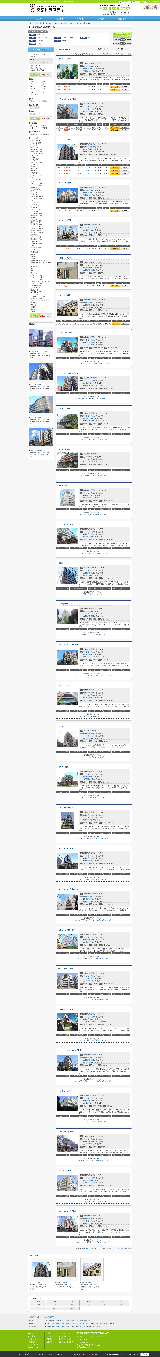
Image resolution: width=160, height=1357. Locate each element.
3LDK (44, 90)
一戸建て (34, 56)
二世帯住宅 (35, 173)
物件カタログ (33, 1347)
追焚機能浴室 (36, 239)
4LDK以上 (34, 94)
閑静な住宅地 (36, 149)
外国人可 (35, 181)
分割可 (34, 164)
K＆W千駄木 (63, 604)
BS (33, 271)
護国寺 (62, 1326)
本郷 (121, 1305)
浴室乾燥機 (35, 241)
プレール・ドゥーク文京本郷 (38, 351)
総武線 (106, 1323)
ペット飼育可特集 (64, 1333)
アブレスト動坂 (64, 139)
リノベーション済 (38, 153)
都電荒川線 (99, 1323)
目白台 (55, 1308)
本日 (44, 126)
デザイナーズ (36, 151)
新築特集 (49, 1342)
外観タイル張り (37, 226)
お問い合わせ (51, 1333)
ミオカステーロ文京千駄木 (68, 373)
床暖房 (34, 256)
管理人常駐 (35, 168)
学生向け (35, 188)
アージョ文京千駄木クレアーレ (69, 524)
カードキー (35, 177)
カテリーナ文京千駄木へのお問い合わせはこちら (93, 958)
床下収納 (35, 258)
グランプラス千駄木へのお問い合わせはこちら (93, 879)
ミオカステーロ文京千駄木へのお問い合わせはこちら (93, 398)
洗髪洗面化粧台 (37, 247)
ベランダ (35, 205)
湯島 (71, 1308)
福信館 (60, 563)
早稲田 (93, 1326)
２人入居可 (35, 160)
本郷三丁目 (75, 1326)
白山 (93, 71)
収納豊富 (35, 266)
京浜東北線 (86, 1021)
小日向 (104, 1301)
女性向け (35, 192)
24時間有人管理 (37, 292)
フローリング (36, 198)
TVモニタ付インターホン (40, 281)
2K (32, 86)
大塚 (38, 1301)
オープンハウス (37, 179)
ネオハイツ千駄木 (65, 1170)
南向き (34, 309)
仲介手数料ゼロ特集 (65, 1339)
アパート (34, 54)
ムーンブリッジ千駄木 (66, 1132)
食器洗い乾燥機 (37, 230)
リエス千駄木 (63, 767)
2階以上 (34, 305)
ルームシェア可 (37, 185)
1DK (32, 84)
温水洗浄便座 (36, 243)
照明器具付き (36, 215)
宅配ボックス (36, 283)
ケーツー (61, 726)
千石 (54, 1305)
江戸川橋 (87, 1326)
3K (44, 88)
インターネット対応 (38, 277)
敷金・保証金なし (37, 65)
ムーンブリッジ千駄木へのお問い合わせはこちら (93, 1160)
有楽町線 (69, 1323)
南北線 (85, 66)
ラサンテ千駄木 (64, 685)
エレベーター (36, 213)
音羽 (54, 1301)
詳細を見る (114, 87)
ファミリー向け (37, 194)
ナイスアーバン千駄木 (66, 969)
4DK (44, 92)
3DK (32, 90)
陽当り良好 (35, 147)
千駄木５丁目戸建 (65, 258)
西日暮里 (92, 270)
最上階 (34, 307)
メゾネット (35, 203)
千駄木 (94, 63)
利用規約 (32, 1342)
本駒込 (91, 66)
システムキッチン (38, 232)
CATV (34, 273)
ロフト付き (35, 200)
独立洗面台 (35, 252)
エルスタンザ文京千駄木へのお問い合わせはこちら (93, 1242)
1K (44, 82)
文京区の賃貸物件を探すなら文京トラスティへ (95, 1333)
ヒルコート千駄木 (65, 59)
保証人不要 (35, 156)
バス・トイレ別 (37, 237)
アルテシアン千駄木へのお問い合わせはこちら (93, 1040)
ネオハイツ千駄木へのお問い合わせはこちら (93, 1201)
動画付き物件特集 (64, 1336)
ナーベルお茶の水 (35, 384)
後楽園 (47, 1326)
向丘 (38, 1308)
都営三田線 (86, 71)
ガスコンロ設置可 (38, 183)
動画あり (46, 134)
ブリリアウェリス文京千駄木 (69, 644)
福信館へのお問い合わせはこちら (93, 594)
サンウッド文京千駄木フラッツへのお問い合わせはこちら (93, 920)
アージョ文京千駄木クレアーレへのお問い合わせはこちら (93, 553)
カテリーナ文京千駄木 (66, 930)
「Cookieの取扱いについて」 (116, 1354)
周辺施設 (49, 1339)
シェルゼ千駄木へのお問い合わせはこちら (93, 1122)
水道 (121, 1301)
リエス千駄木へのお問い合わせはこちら (93, 798)
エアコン (35, 254)
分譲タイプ (35, 166)
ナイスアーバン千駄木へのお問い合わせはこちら (93, 999)
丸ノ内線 (47, 1323)
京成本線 (86, 344)
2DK (44, 86)
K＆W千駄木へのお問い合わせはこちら (93, 634)
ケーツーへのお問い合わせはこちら (93, 757)
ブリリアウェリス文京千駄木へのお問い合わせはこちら (93, 675)
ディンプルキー (37, 288)
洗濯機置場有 (36, 224)
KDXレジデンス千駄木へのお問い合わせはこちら (93, 363)
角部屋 (34, 311)
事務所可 (35, 158)
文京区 (90, 63)
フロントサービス (38, 294)
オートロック (36, 279)
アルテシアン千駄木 (65, 1009)
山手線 (85, 147)
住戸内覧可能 (36, 298)
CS (33, 268)
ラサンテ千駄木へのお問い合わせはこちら (93, 716)
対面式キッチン (37, 235)
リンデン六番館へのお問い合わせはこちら (93, 476)
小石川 (88, 1301)
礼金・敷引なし (36, 68)
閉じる (145, 1354)
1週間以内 (46, 128)
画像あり (34, 134)
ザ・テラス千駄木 (65, 183)
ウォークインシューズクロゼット (41, 263)
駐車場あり (35, 303)
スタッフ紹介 (51, 1336)
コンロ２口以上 (37, 228)
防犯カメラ (35, 290)
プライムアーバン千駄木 (67, 99)
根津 (91, 109)
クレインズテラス (65, 408)
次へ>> (124, 54)
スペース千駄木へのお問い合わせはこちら (93, 514)
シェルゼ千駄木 (64, 1091)
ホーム (31, 1333)
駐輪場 (34, 218)
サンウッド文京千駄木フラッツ (69, 889)
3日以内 (33, 128)
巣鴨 (98, 1326)
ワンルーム (34, 82)
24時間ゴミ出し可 (38, 296)
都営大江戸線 (77, 1323)
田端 (90, 147)
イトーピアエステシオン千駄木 (69, 1050)
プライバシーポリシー (36, 1339)
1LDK (44, 84)
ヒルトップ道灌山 (65, 295)
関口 (38, 1305)
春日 (71, 1301)
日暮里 (92, 344)
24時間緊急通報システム (40, 286)
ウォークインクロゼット (40, 260)
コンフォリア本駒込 (36, 450)
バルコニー (35, 207)
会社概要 (32, 1336)
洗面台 (34, 245)
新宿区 (52, 1317)
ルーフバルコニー (38, 209)
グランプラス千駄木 (65, 848)
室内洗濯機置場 (37, 196)
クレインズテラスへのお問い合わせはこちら (93, 439)
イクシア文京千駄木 (65, 808)
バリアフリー (36, 162)
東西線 (112, 1323)
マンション (42, 54)
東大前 (91, 230)
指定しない (35, 126)
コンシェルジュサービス (40, 300)
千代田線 (86, 68)
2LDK (33, 88)
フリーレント (36, 175)
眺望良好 (35, 171)
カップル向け (36, 190)
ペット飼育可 (36, 141)
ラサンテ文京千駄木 (65, 220)
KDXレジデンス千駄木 (66, 332)
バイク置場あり (37, 220)
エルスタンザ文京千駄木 (67, 1211)
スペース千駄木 (64, 485)
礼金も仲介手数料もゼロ (66, 1342)
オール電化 (35, 211)
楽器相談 (35, 145)
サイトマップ (33, 1345)
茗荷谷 (52, 1326)
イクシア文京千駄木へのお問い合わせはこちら (93, 838)
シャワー (35, 250)
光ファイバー (36, 275)
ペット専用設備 (37, 143)
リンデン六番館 (64, 449)
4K (32, 92)
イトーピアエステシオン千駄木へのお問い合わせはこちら (93, 1081)
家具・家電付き (37, 222)
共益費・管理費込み (37, 70)
